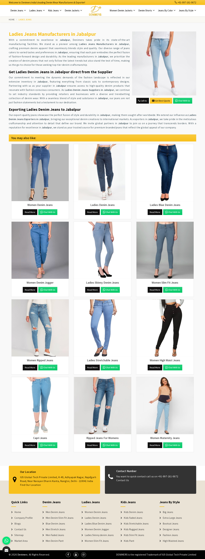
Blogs (17, 523)
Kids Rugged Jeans (134, 529)
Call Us (143, 100)
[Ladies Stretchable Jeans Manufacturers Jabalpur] (102, 328)
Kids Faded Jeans (133, 518)
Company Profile (23, 518)
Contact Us (122, 480)
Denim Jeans (17, 10)
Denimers (22, 554)
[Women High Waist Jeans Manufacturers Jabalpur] (165, 328)
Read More (30, 212)
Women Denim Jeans (96, 512)
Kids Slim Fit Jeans (134, 535)
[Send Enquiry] (6, 550)
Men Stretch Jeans (56, 529)
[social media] (68, 554)
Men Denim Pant (55, 541)
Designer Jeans (171, 529)
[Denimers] (95, 11)
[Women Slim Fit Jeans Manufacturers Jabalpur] (165, 250)
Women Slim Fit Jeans (97, 541)
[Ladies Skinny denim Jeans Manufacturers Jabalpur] (102, 250)
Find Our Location (30, 485)
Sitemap (19, 535)
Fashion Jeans (170, 535)
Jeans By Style (186, 10)
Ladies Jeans (36, 10)
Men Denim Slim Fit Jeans (60, 518)
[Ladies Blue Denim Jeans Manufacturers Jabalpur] (165, 172)
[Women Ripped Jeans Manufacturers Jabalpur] (40, 328)
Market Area (21, 541)
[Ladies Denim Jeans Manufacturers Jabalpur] (102, 172)
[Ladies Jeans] (164, 63)
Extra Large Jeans (172, 518)
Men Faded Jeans (55, 535)
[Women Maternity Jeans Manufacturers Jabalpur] (165, 405)
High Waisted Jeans (173, 541)
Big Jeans (168, 512)
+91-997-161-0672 (186, 2)
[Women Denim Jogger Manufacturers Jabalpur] (40, 250)
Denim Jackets (72, 10)
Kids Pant (129, 541)
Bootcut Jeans (170, 523)
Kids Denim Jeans (133, 512)
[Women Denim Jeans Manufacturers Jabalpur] (40, 172)
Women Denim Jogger (97, 529)
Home (12, 19)
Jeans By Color (165, 10)
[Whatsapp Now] (6, 541)
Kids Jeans (53, 10)
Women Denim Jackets (121, 10)
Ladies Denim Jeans (95, 518)
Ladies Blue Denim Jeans (98, 523)
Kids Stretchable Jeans (136, 523)
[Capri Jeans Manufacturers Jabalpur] (40, 405)
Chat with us (184, 100)
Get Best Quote (162, 100)
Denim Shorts (145, 10)
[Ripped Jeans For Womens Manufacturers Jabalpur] (102, 405)
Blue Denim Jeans (55, 523)
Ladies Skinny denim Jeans (99, 535)
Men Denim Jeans (55, 512)
